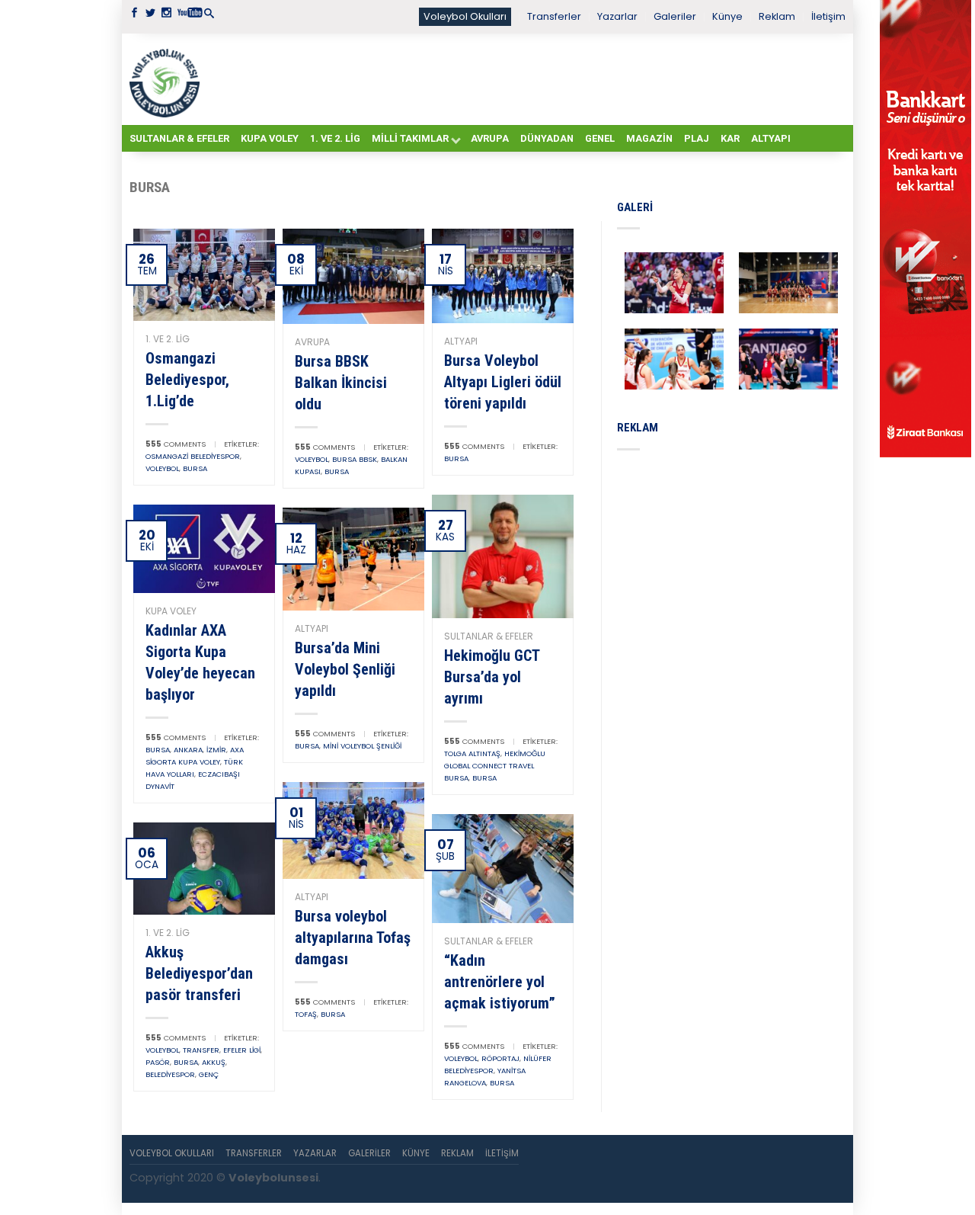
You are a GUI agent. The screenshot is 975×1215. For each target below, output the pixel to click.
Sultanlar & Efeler (179, 138)
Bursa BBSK (354, 459)
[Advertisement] (525, 78)
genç (209, 1074)
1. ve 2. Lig (335, 138)
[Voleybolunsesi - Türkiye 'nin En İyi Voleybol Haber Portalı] (167, 79)
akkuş (213, 1062)
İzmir (216, 750)
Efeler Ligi (242, 1050)
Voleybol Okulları (465, 16)
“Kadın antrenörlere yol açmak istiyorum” (499, 981)
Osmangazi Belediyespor (192, 456)
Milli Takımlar (410, 138)
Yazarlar (617, 16)
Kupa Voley (270, 138)
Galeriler (675, 16)
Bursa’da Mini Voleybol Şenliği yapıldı (345, 669)
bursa (195, 468)
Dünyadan (547, 138)
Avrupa (490, 138)
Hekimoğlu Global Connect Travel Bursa (494, 766)
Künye (727, 16)
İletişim (828, 16)
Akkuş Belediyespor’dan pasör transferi (199, 973)
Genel (600, 138)
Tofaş (306, 1014)
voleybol (162, 468)
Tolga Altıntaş (472, 753)
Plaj (696, 138)
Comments (175, 444)
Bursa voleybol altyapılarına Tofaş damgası (353, 937)
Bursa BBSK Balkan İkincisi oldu (341, 382)
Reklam (777, 16)
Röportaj (500, 1058)
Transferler (554, 16)
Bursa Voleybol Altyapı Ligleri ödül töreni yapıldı (502, 381)
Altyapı (771, 138)
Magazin (649, 138)
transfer (201, 1050)
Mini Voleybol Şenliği (362, 746)
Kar (730, 138)
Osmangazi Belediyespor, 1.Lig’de (187, 379)
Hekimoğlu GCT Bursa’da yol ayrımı (491, 676)
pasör (157, 1062)
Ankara (188, 750)
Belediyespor (170, 1074)
